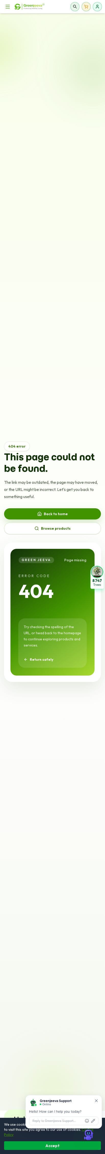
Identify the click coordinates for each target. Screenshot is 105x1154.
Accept (52, 1145)
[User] (97, 6)
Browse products (56, 528)
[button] (97, 577)
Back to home (56, 514)
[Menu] (7, 6)
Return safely (41, 659)
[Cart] (86, 6)
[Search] (75, 6)
